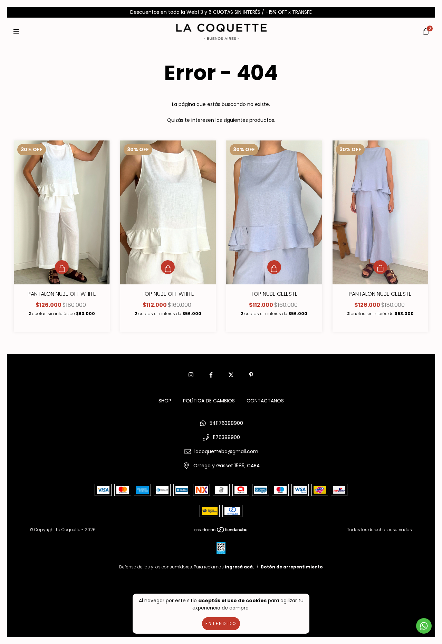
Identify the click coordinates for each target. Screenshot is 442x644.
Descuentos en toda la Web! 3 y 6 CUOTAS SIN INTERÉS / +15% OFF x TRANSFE (221, 12)
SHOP (164, 400)
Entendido (221, 623)
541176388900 (226, 423)
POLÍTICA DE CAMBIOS (209, 400)
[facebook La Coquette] (211, 375)
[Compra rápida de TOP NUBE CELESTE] (274, 267)
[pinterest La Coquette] (251, 375)
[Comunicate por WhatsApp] (424, 626)
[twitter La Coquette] (231, 375)
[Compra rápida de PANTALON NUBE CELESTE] (380, 267)
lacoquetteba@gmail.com (226, 451)
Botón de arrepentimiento (292, 567)
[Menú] (16, 31)
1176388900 (226, 437)
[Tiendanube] (221, 531)
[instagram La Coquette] (191, 375)
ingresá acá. (239, 567)
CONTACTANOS (265, 400)
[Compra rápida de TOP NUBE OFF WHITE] (168, 267)
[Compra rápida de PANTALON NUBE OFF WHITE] (62, 267)
